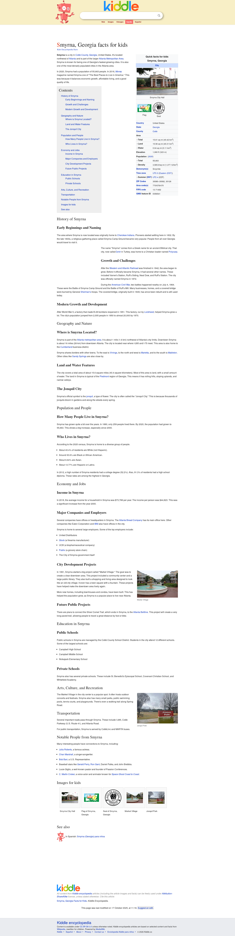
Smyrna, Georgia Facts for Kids (72, 900)
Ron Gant (95, 764)
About (78, 931)
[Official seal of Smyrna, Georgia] (159, 107)
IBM (96, 523)
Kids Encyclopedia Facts (67, 49)
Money (118, 71)
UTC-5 (155, 173)
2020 (150, 156)
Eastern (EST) (166, 173)
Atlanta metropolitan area (89, 339)
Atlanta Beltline (140, 612)
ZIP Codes (141, 181)
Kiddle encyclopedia (82, 893)
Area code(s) (142, 185)
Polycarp (173, 251)
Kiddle (59, 931)
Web (103, 22)
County (139, 131)
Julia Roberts (65, 749)
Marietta (145, 352)
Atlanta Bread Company (130, 520)
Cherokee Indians (125, 235)
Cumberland (66, 346)
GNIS (138, 193)
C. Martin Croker (67, 774)
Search (159, 15)
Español (138, 22)
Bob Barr (63, 759)
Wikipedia (61, 929)
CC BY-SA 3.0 (86, 926)
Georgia (156, 127)
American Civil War (121, 284)
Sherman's (86, 291)
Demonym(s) (142, 168)
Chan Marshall (66, 754)
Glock (62, 540)
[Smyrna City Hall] (157, 81)
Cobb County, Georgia (86, 54)
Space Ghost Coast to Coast (125, 774)
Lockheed (149, 311)
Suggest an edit (145, 907)
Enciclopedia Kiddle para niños (120, 931)
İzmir (118, 251)
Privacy (88, 931)
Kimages (120, 22)
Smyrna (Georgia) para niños (91, 836)
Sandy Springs (79, 356)
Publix (62, 550)
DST (149, 177)
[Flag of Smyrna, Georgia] (144, 107)
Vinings (113, 352)
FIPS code (141, 189)
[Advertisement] (117, 32)
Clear (153, 15)
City (157, 65)
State (138, 127)
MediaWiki (100, 929)
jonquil (89, 396)
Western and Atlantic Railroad (123, 268)
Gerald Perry (83, 764)
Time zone (141, 173)
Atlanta (72, 58)
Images (111, 22)
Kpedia (129, 22)
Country (140, 123)
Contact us (99, 931)
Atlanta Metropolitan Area (111, 58)
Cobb (155, 131)
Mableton (172, 352)
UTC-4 (155, 177)
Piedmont (104, 376)
